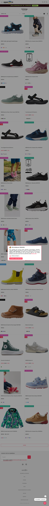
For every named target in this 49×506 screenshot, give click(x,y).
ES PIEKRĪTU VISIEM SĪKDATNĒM (16, 258)
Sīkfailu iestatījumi (15, 255)
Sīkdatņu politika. (34, 253)
